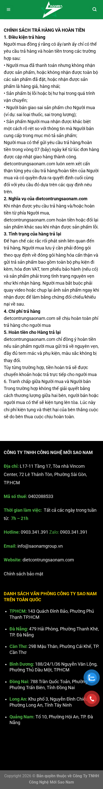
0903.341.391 (34, 532)
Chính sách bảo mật (23, 573)
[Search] (94, 9)
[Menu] (8, 9)
